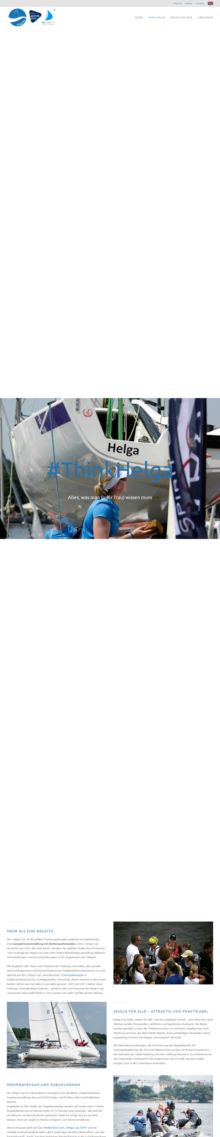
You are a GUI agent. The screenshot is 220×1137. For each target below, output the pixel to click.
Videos (200, 3)
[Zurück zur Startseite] (32, 17)
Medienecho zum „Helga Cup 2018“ (65, 1127)
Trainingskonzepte (72, 975)
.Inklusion (205, 17)
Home (139, 17)
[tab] (117, 980)
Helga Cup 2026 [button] (181, 17)
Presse (178, 3)
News (189, 3)
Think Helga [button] (157, 17)
